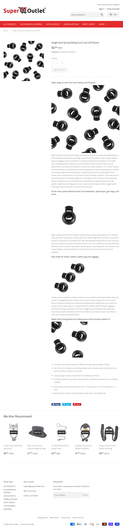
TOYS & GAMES (9, 505)
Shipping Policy (43, 517)
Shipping (54, 52)
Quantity (54, 58)
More (101, 24)
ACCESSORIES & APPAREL (31, 24)
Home (6, 30)
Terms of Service (78, 517)
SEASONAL (8, 509)
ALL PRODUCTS (10, 24)
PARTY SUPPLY (89, 24)
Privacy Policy (65, 517)
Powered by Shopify (27, 524)
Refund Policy (54, 517)
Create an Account (113, 9)
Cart (115, 14)
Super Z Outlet (13, 524)
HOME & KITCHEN (71, 24)
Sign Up (85, 495)
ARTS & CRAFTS (53, 24)
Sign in (101, 9)
